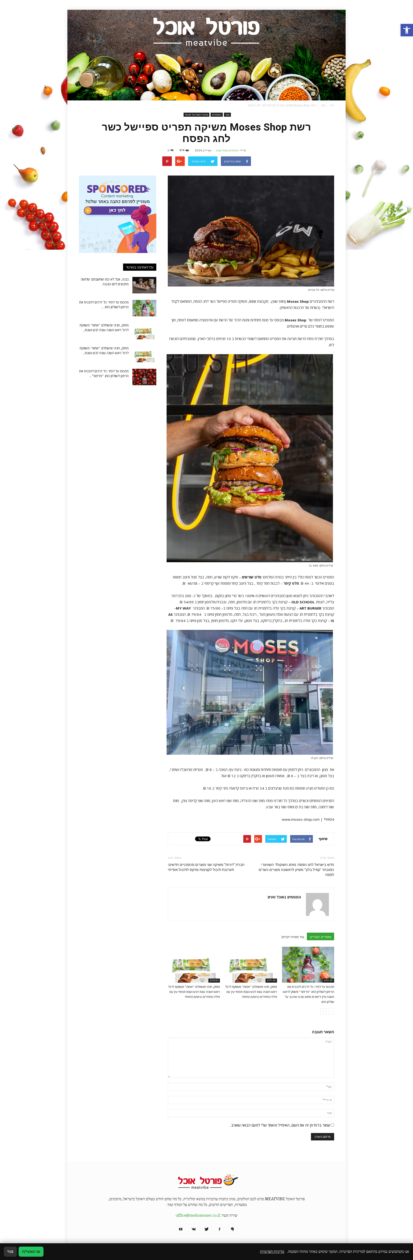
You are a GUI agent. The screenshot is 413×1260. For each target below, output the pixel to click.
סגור (10, 1251)
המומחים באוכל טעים (227, 150)
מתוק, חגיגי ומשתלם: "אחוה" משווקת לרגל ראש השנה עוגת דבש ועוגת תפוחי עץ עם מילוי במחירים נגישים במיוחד (251, 992)
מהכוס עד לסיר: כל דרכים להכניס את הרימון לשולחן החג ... (104, 304)
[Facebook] (219, 1229)
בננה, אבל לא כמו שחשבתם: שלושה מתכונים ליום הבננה (105, 281)
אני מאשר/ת (31, 1251)
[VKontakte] (193, 1229)
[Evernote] (232, 1229)
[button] (407, 30)
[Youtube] (180, 1229)
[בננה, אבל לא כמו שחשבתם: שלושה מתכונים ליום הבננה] (144, 285)
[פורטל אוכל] (206, 55)
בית (332, 105)
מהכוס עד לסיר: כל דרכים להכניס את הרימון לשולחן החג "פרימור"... (104, 373)
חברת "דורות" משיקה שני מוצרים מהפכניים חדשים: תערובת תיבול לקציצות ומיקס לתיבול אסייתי (206, 867)
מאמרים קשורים (320, 937)
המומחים (216, 114)
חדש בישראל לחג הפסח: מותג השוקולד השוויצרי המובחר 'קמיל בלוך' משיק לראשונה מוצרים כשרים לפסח (296, 870)
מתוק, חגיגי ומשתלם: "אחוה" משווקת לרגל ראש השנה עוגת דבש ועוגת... (104, 327)
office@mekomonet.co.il (198, 1215)
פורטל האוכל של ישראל (196, 114)
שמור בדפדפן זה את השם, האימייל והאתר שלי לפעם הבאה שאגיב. (280, 1125)
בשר (227, 114)
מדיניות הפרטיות (272, 1251)
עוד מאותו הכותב (292, 937)
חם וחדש (328, 980)
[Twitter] (206, 1229)
